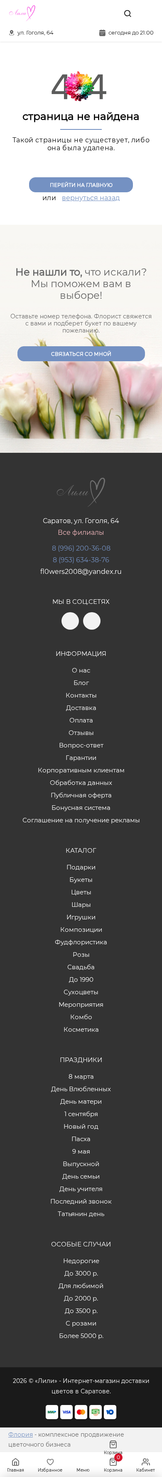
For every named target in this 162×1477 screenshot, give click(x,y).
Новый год (81, 1126)
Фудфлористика (81, 942)
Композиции (81, 929)
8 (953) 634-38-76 (81, 560)
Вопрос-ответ (81, 745)
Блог (81, 683)
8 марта (81, 1076)
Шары (81, 905)
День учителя (81, 1189)
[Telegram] (91, 13)
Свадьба (81, 967)
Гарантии (81, 758)
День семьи (81, 1176)
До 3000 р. (81, 1273)
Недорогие (81, 1261)
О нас (81, 670)
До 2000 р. (81, 1298)
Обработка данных (81, 783)
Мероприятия (81, 1004)
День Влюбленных (81, 1089)
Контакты (81, 695)
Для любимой (81, 1286)
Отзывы (81, 733)
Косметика (81, 1029)
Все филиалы (81, 532)
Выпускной (81, 1164)
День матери (81, 1101)
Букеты (81, 880)
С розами (81, 1323)
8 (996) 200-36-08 (81, 548)
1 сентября (81, 1114)
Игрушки (81, 917)
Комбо (81, 1017)
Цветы (81, 892)
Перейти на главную (81, 185)
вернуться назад (91, 198)
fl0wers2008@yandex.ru (81, 572)
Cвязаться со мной (81, 354)
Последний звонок (81, 1201)
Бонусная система (81, 808)
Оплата (81, 720)
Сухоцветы (81, 992)
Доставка (81, 708)
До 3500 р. (81, 1311)
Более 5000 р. (81, 1336)
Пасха (81, 1139)
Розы (81, 954)
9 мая (81, 1151)
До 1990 (81, 979)
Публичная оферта (81, 795)
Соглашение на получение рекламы (81, 820)
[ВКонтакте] (108, 13)
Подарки (81, 867)
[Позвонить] (147, 13)
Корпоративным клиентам (81, 770)
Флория (20, 1434)
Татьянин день (81, 1214)
